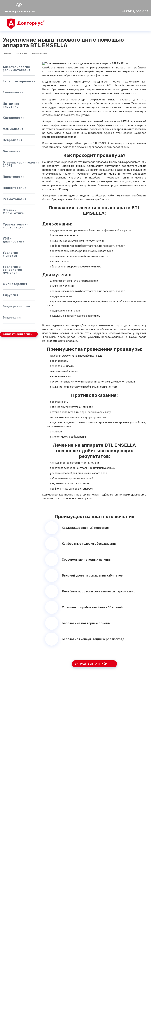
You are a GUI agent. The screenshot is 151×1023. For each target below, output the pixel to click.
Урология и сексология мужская (12, 269)
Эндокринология (16, 306)
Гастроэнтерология (19, 81)
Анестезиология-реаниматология (17, 68)
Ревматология (15, 199)
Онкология (11, 151)
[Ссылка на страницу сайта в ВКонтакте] (5, 4)
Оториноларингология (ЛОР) (19, 164)
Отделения (21, 53)
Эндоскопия (13, 317)
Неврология (12, 140)
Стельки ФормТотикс (13, 211)
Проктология (13, 176)
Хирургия (10, 295)
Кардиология (13, 117)
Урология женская (10, 254)
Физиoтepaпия (39, 53)
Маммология (13, 129)
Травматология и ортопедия (15, 226)
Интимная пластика (11, 105)
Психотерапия (15, 188)
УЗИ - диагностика (13, 240)
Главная (7, 53)
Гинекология (13, 92)
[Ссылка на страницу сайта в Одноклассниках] (10, 4)
